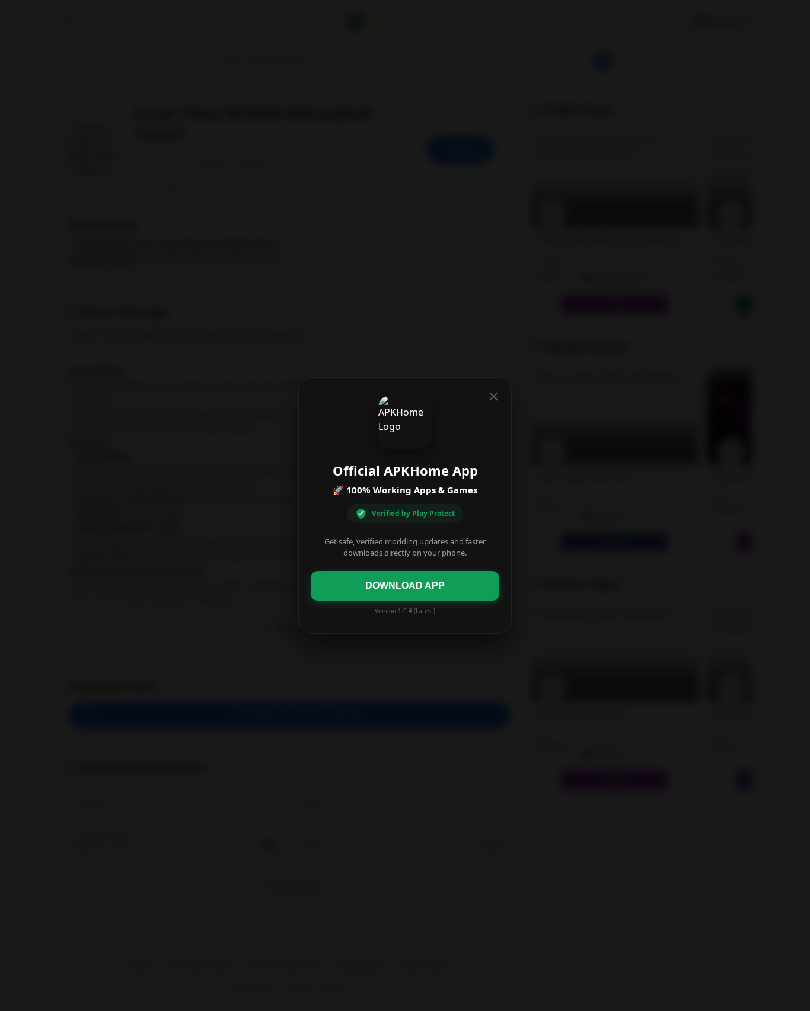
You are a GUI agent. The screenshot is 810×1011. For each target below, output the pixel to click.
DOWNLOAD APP (405, 586)
